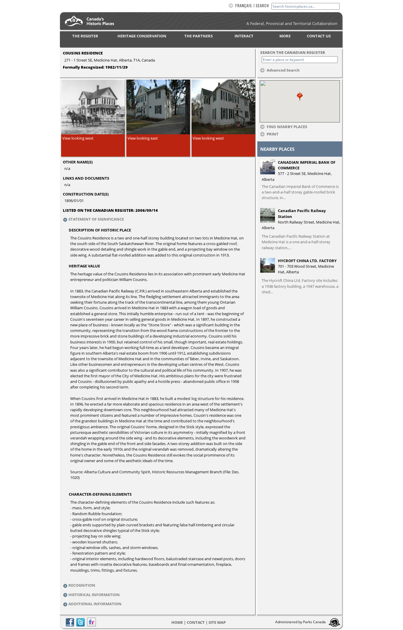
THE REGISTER (85, 36)
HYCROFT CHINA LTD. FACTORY (307, 260)
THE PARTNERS (198, 36)
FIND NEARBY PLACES (287, 126)
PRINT (273, 133)
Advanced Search (283, 69)
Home (177, 622)
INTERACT (244, 36)
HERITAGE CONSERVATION (141, 36)
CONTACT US (319, 36)
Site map (217, 622)
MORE (285, 36)
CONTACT (196, 622)
